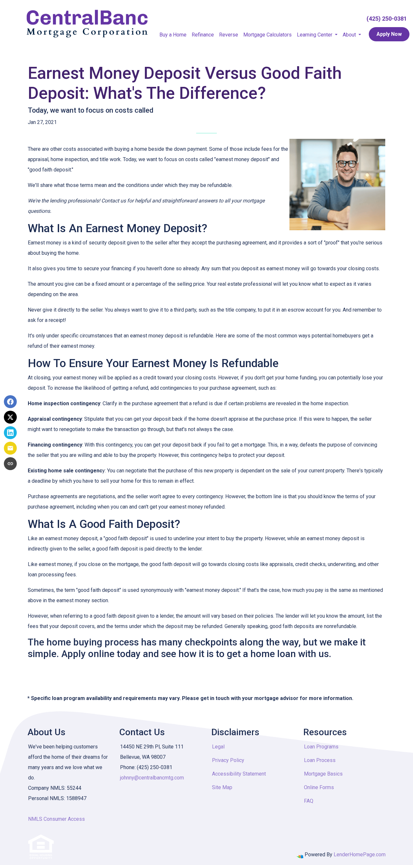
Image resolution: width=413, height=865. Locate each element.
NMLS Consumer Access (56, 819)
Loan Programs (321, 747)
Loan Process (320, 760)
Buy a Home (172, 35)
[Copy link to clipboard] (10, 463)
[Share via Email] (10, 448)
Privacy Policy (228, 760)
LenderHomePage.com (360, 854)
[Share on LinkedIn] (10, 432)
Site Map (222, 787)
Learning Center (315, 35)
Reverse (228, 35)
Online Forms (319, 787)
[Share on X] (10, 417)
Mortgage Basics (323, 774)
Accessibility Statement (239, 774)
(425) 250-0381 (387, 18)
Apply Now (389, 34)
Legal (218, 747)
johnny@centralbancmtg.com (152, 778)
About (350, 35)
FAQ (308, 801)
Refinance (203, 35)
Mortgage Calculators (267, 35)
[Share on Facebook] (10, 401)
